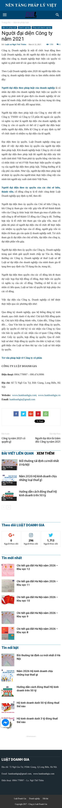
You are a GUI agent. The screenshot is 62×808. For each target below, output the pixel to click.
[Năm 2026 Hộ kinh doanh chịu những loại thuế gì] (9, 480)
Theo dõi (11, 533)
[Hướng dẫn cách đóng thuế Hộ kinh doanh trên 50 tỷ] (9, 495)
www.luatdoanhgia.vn (49, 395)
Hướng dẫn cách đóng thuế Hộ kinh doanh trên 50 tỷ (38, 493)
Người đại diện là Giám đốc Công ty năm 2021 (47, 440)
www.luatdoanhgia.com (24, 395)
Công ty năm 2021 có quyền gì (13, 440)
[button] (57, 15)
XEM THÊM (45, 453)
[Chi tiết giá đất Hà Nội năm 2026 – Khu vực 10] (8, 599)
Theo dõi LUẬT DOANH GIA (23, 525)
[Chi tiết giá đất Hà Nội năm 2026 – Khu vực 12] (8, 570)
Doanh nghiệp (24, 27)
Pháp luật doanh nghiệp (42, 27)
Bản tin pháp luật (21, 22)
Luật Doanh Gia (20, 798)
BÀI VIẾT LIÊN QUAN (18, 453)
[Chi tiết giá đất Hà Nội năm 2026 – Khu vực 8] (8, 633)
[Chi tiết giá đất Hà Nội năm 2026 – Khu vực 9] (8, 617)
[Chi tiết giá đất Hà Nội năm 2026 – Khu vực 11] (8, 586)
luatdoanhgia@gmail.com (22, 399)
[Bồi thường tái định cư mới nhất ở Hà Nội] (9, 464)
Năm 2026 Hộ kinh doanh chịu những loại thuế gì (38, 478)
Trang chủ (6, 22)
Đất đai (45, 798)
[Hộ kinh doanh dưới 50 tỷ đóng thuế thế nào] (8, 707)
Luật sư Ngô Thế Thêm (15, 44)
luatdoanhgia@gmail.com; (20, 774)
